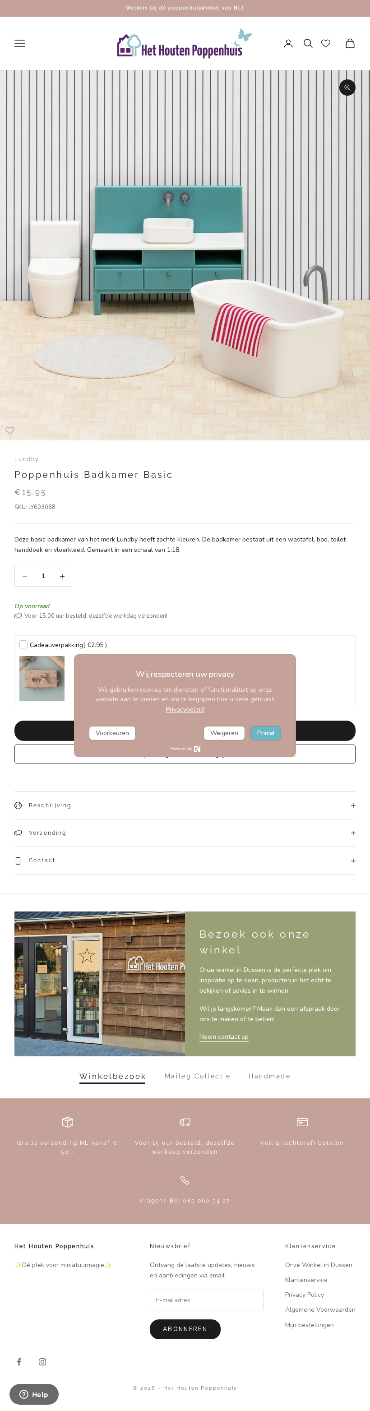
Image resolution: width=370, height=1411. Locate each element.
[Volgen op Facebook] (18, 1361)
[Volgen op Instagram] (42, 1361)
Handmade (270, 1076)
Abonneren (185, 1329)
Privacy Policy (304, 1295)
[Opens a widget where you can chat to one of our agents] (34, 1395)
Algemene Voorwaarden (320, 1309)
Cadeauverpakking (68, 645)
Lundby (26, 459)
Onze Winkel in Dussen (318, 1265)
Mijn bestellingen (309, 1325)
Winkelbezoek (113, 1076)
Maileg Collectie (198, 1076)
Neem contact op (224, 1036)
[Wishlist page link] (325, 43)
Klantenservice (306, 1280)
